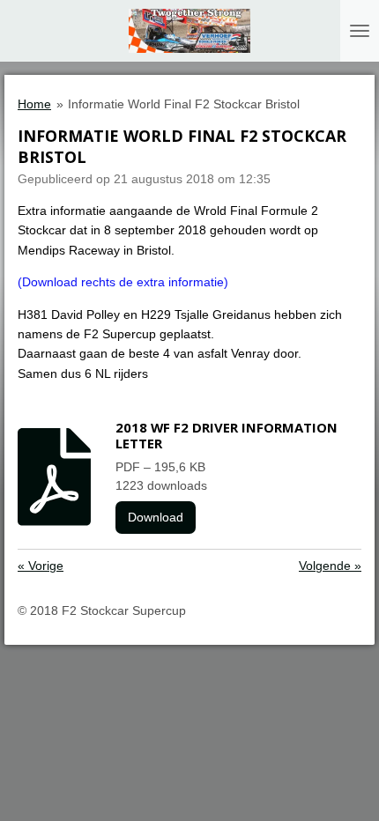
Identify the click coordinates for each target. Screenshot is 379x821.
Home (34, 104)
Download (155, 517)
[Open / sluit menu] (359, 31)
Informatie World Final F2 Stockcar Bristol (184, 104)
